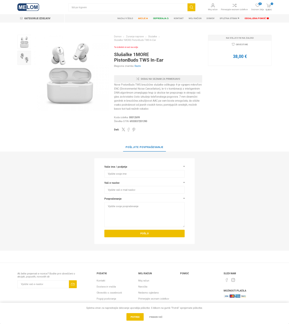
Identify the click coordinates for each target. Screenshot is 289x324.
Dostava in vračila (106, 286)
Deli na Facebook (128, 129)
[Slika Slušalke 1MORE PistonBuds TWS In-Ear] (24, 42)
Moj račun (213, 9)
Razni (138, 65)
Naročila (142, 286)
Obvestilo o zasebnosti (109, 292)
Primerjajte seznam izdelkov (234, 9)
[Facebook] (226, 280)
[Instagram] (233, 280)
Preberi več (156, 317)
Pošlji (144, 233)
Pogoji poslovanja (106, 298)
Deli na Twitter (123, 129)
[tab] (144, 147)
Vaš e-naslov (111, 182)
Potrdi (135, 317)
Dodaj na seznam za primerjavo (160, 79)
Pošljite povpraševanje (144, 147)
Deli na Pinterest (134, 129)
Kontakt (101, 280)
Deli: (116, 129)
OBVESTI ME (242, 44)
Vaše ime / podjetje (115, 166)
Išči (191, 7)
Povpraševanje (113, 198)
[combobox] (127, 7)
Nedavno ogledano (148, 292)
